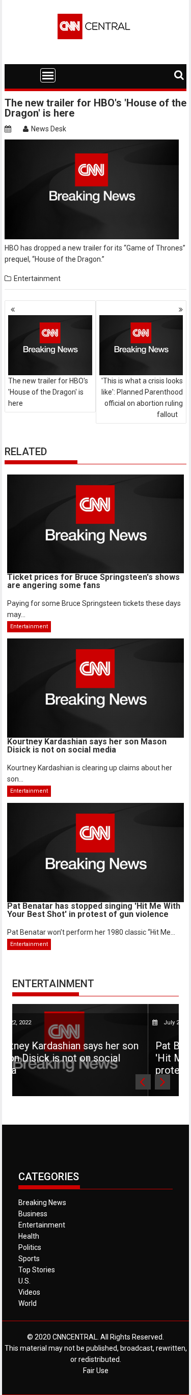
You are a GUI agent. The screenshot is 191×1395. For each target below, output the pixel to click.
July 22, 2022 (104, 1022)
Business (32, 1214)
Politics (29, 1247)
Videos (29, 1292)
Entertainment (37, 278)
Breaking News (42, 1202)
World (27, 1303)
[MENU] (48, 75)
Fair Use (95, 1370)
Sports (29, 1258)
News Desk (48, 129)
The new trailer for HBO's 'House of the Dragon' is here (48, 392)
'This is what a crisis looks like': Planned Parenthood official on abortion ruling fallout (142, 397)
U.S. (24, 1281)
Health (28, 1236)
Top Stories (36, 1270)
